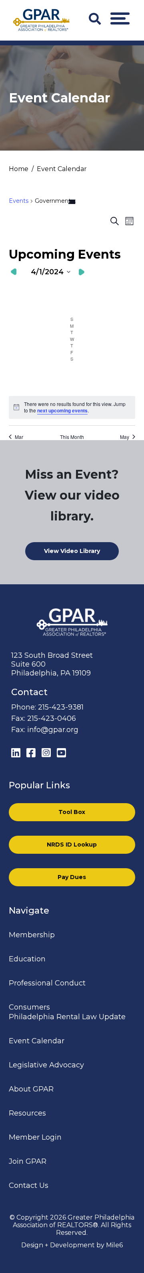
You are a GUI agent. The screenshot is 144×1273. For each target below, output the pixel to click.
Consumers (29, 1007)
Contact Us (28, 1185)
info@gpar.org (52, 729)
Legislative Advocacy (46, 1065)
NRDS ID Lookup (72, 844)
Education (27, 959)
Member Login (35, 1137)
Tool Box (71, 812)
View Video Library (72, 551)
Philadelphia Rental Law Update (67, 1016)
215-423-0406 (51, 718)
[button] (120, 18)
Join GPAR (27, 1161)
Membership (32, 934)
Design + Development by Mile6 (72, 1245)
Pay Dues (72, 877)
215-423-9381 (61, 707)
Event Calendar (36, 1040)
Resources (27, 1113)
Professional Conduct (47, 983)
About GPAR (31, 1089)
